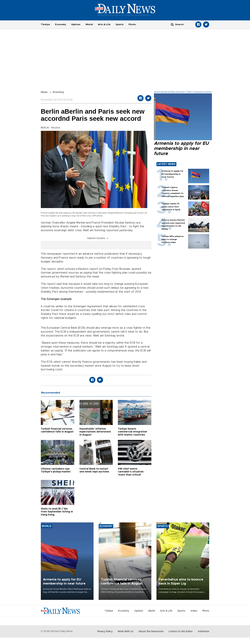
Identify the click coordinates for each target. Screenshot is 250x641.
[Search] (172, 24)
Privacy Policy (105, 631)
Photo (132, 24)
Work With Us (125, 631)
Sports (119, 24)
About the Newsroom (151, 631)
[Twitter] (206, 24)
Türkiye (45, 24)
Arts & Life (104, 24)
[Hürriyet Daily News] (125, 10)
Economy (60, 24)
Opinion (75, 24)
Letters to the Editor (181, 631)
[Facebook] (198, 24)
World (89, 24)
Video (193, 611)
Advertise (203, 631)
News (44, 92)
